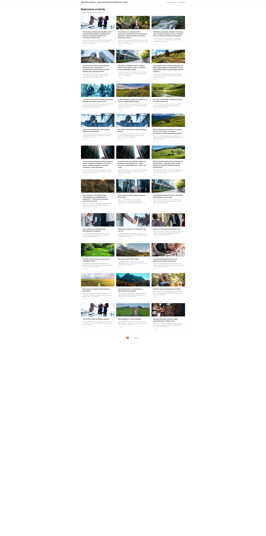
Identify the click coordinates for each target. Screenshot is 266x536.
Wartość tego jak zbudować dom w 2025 (167, 289)
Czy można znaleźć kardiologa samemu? (96, 319)
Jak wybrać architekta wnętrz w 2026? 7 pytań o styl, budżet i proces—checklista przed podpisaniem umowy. (131, 67)
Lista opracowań (171, 2)
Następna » (136, 337)
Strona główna (181, 2)
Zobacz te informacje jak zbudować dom (166, 229)
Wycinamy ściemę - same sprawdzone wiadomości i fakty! (104, 2)
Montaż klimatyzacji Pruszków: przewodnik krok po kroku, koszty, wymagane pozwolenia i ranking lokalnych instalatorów (167, 131)
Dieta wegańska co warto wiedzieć (129, 319)
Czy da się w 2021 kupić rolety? (128, 259)
